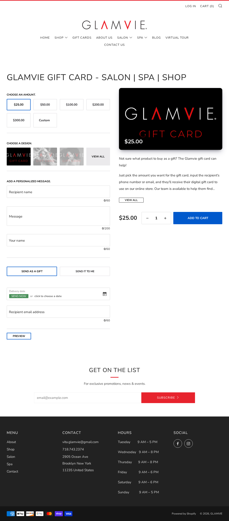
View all (131, 200)
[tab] (32, 271)
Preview (19, 336)
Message (15, 216)
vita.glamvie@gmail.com (80, 442)
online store (144, 188)
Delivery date (17, 291)
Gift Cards (81, 38)
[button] (147, 218)
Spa (140, 38)
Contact (12, 471)
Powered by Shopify (184, 513)
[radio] (19, 104)
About (11, 442)
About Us (104, 38)
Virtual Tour (177, 38)
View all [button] (98, 156)
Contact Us (114, 45)
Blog (156, 38)
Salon (122, 38)
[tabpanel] (58, 306)
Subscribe (166, 398)
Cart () (207, 6)
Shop (59, 38)
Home (45, 38)
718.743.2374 (73, 449)
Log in (190, 6)
